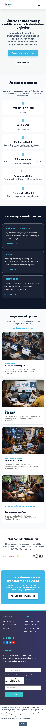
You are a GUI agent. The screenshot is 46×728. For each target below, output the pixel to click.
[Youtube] (13, 642)
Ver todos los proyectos (23, 328)
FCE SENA (10, 412)
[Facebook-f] (4, 642)
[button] (39, 5)
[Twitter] (7, 642)
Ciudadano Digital (15, 365)
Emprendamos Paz (15, 512)
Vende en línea (13, 460)
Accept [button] (23, 724)
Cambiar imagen (32, 680)
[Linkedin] (10, 642)
